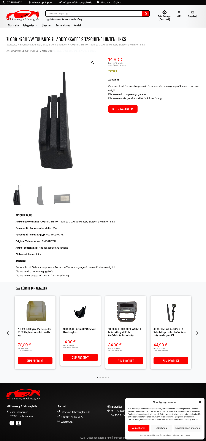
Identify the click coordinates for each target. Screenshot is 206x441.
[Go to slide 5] (108, 377)
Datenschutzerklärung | (100, 437)
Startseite (13, 25)
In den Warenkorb (123, 109)
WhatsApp (67, 421)
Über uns (47, 25)
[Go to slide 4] (105, 377)
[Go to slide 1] (97, 377)
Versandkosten (119, 65)
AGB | (83, 437)
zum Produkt (35, 360)
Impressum (185, 435)
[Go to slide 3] (103, 377)
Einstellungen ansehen (187, 428)
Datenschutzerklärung (149, 435)
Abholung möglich (110, 2)
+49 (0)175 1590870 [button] (72, 416)
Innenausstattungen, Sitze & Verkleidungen (43, 44)
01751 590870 (14, 2)
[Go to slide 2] (100, 377)
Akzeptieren (138, 428)
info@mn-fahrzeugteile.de (75, 412)
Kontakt (78, 25)
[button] (199, 402)
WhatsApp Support (42, 2)
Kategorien (28, 25)
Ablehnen (161, 428)
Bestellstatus (62, 25)
